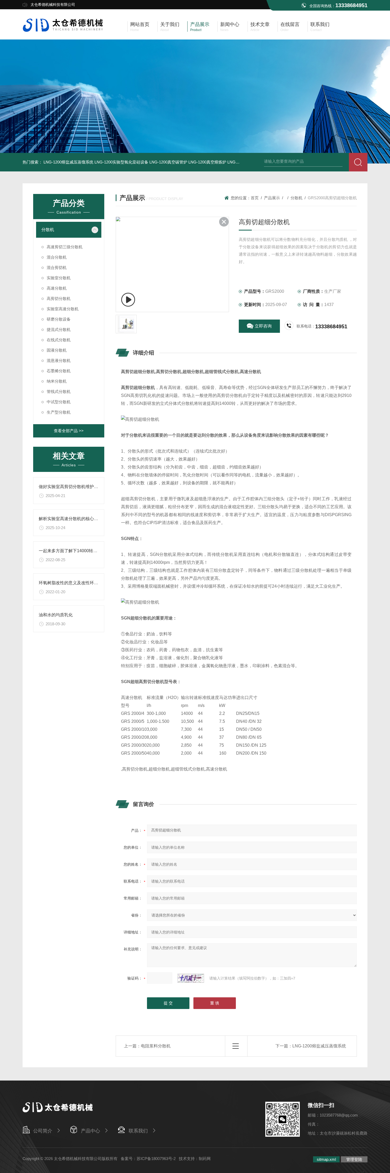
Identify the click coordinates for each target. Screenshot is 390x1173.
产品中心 (90, 1131)
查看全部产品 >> (69, 430)
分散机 (47, 229)
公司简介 (42, 1131)
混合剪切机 (57, 267)
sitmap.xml (326, 1159)
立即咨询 (263, 326)
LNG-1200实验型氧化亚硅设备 (121, 162)
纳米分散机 (57, 381)
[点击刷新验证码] (190, 978)
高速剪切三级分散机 (65, 247)
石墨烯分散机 (59, 371)
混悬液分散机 (59, 360)
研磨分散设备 (59, 319)
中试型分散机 (59, 402)
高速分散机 (57, 288)
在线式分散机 (59, 340)
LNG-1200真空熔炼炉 (207, 162)
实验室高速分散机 (63, 309)
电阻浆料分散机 (156, 1046)
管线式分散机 (59, 391)
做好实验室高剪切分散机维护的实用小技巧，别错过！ (90, 486)
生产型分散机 (59, 412)
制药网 (205, 1158)
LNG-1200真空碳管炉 (168, 162)
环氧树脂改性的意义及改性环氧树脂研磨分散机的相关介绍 (94, 583)
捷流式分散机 (59, 329)
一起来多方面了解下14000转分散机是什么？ (81, 550)
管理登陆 (354, 1159)
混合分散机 (57, 257)
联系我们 (138, 1131)
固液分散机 (57, 350)
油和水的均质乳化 (56, 615)
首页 (255, 198)
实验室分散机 (59, 278)
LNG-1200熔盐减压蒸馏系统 (68, 162)
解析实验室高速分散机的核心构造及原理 (77, 518)
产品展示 (272, 198)
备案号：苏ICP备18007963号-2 (148, 1158)
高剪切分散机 (59, 298)
